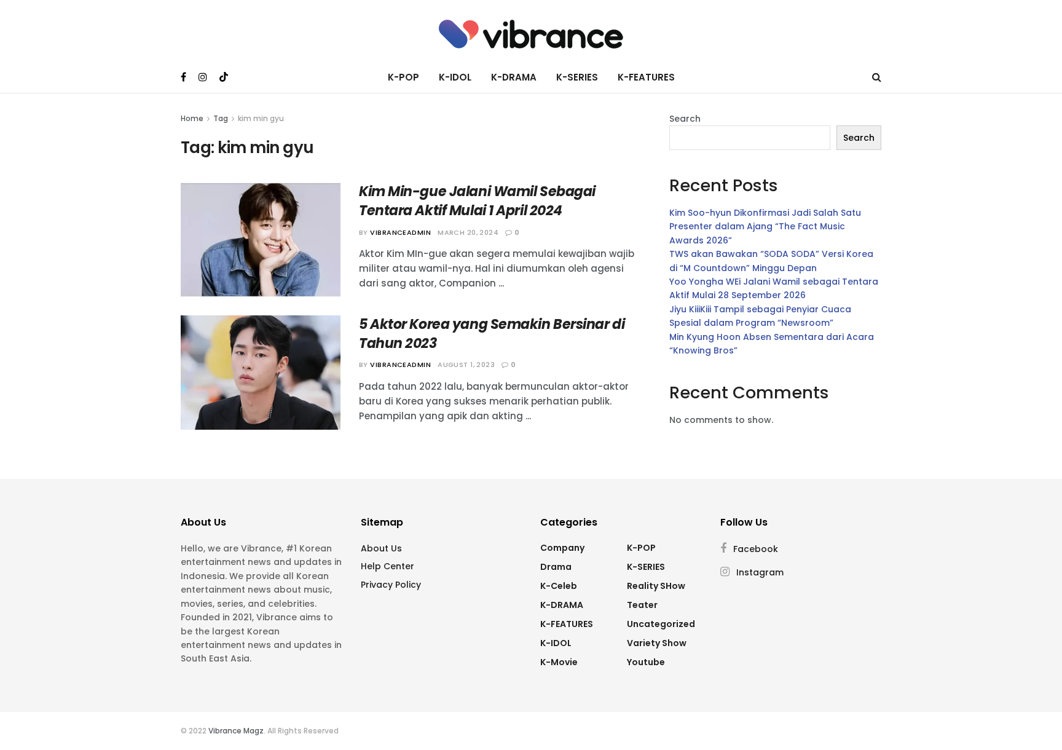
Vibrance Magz (236, 730)
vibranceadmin (400, 232)
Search (685, 118)
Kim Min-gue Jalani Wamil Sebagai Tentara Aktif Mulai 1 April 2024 (477, 201)
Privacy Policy (391, 584)
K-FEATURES (646, 77)
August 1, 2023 (466, 364)
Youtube (646, 662)
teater (642, 605)
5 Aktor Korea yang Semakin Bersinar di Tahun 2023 (491, 334)
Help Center (387, 566)
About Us (381, 548)
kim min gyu (261, 118)
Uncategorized (661, 624)
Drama (556, 567)
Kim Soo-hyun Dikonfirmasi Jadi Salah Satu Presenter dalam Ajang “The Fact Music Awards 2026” (765, 227)
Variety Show (656, 643)
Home (192, 118)
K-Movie (559, 662)
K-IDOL (455, 77)
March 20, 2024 (468, 232)
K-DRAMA (514, 77)
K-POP (403, 77)
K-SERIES (577, 77)
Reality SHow (656, 586)
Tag (220, 118)
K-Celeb (558, 586)
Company (562, 548)
